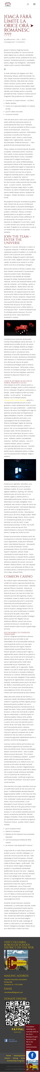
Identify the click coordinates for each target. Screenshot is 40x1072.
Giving (15, 1058)
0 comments (20, 42)
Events (7, 1058)
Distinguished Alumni (23, 1056)
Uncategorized (9, 42)
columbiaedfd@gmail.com (13, 992)
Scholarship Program (15, 1061)
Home (8, 1056)
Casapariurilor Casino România (15, 400)
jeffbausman (10, 39)
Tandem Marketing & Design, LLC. (24, 1069)
